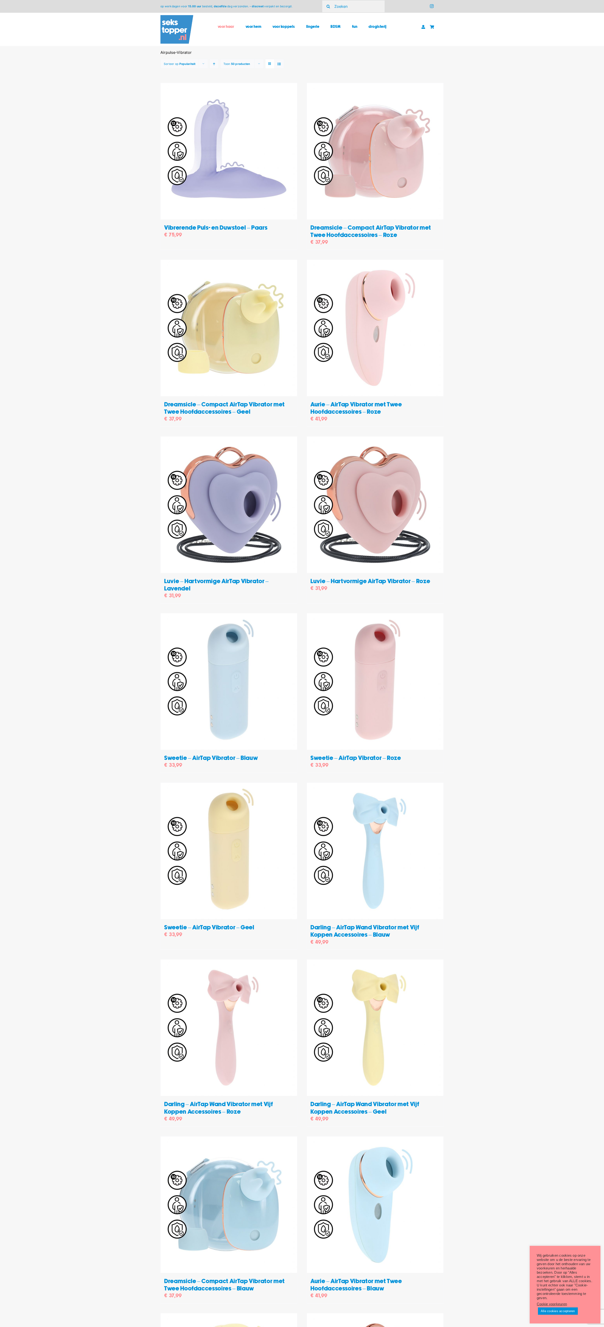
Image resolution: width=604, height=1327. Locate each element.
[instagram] (432, 6)
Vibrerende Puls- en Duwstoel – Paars (215, 228)
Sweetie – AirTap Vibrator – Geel (209, 928)
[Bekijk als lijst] (279, 63)
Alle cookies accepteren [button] (558, 1311)
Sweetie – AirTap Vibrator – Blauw (211, 758)
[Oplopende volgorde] (214, 64)
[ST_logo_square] (176, 17)
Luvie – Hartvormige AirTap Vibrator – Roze (370, 581)
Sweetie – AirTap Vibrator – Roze (355, 758)
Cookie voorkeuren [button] (552, 1304)
